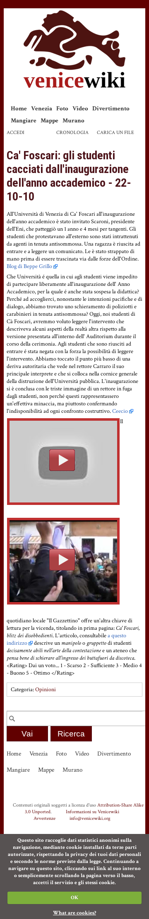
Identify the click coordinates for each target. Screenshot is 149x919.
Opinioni (45, 689)
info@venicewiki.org (90, 818)
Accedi (15, 132)
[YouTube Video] (63, 461)
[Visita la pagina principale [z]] (74, 49)
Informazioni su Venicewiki (92, 811)
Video (80, 108)
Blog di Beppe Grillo (29, 266)
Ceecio (120, 411)
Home (19, 108)
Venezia (41, 108)
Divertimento (111, 108)
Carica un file (115, 132)
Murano (73, 120)
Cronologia (72, 132)
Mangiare (23, 120)
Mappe (49, 120)
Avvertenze (44, 818)
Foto (62, 108)
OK (74, 897)
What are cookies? (74, 913)
